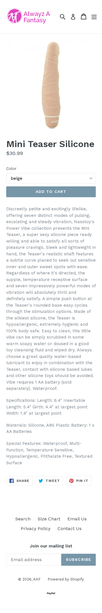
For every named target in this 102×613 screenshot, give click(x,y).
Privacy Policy (35, 528)
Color (11, 168)
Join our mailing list (51, 546)
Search (23, 519)
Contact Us (70, 528)
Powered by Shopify (66, 579)
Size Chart (49, 519)
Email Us (77, 519)
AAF (37, 579)
